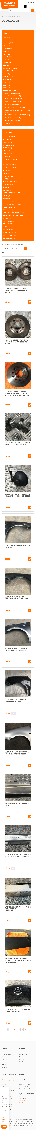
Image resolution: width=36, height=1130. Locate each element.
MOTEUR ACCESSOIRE (10, 193)
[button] (29, 302)
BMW (4, 40)
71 (19, 1030)
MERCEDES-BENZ (8, 68)
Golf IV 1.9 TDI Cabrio (11, 96)
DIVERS (5, 156)
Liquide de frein (8, 184)
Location (4, 1062)
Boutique (4, 1057)
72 (22, 1030)
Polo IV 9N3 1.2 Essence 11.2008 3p (16, 115)
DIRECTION (6, 153)
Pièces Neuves (7, 210)
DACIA (5, 46)
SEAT (4, 82)
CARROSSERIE (7, 145)
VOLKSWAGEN (8, 91)
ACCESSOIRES (7, 137)
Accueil (5, 16)
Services (4, 1059)
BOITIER (5, 139)
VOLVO (5, 124)
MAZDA (5, 65)
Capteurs (6, 142)
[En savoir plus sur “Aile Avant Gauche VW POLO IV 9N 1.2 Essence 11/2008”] (13, 713)
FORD (5, 54)
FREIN (5, 173)
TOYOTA (5, 88)
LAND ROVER (7, 62)
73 (25, 1030)
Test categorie (7, 230)
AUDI (4, 37)
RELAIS (5, 218)
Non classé (6, 199)
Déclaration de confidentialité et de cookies (17, 1119)
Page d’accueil (6, 1054)
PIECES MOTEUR (8, 207)
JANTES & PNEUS (8, 182)
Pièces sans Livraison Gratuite (12, 213)
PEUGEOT (6, 77)
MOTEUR (6, 190)
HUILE (5, 179)
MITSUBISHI (6, 71)
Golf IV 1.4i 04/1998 (11, 93)
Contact (4, 1067)
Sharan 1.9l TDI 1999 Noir (12, 120)
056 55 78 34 (25, 1098)
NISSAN (5, 196)
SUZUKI (5, 85)
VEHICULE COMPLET (9, 238)
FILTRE (5, 170)
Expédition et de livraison (24, 1121)
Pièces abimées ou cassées (11, 204)
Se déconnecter (24, 1062)
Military (5, 187)
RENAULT (6, 79)
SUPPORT (6, 227)
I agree (4, 1127)
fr (31, 3)
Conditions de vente (10, 1121)
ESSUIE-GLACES (8, 168)
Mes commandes (24, 1057)
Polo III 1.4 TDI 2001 (11, 104)
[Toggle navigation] (25, 6)
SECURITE (6, 224)
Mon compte (23, 1054)
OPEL (4, 74)
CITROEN (6, 43)
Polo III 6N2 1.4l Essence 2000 (14, 107)
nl (28, 3)
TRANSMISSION (8, 232)
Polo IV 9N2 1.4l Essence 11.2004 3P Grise (17, 110)
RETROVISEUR (7, 221)
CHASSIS (6, 148)
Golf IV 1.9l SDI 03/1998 (12, 99)
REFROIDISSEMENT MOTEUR (12, 215)
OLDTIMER (6, 201)
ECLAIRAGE (6, 162)
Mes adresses (23, 1059)
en (33, 3)
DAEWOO (6, 151)
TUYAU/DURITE (8, 235)
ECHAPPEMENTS (8, 159)
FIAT (4, 51)
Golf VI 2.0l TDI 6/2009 (12, 101)
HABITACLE (6, 176)
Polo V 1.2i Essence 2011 (12, 118)
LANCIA (5, 60)
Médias (4, 1064)
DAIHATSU (6, 48)
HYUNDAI (6, 57)
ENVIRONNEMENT (8, 165)
